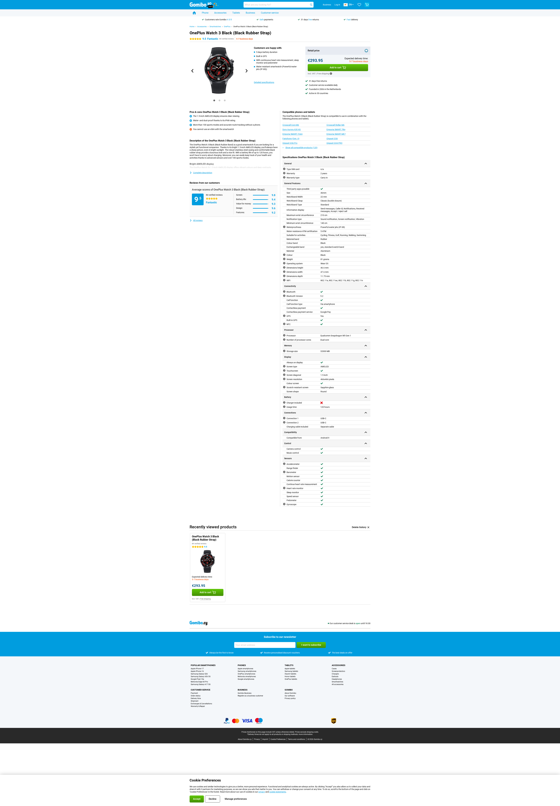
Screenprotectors (338, 671)
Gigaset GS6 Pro (289, 143)
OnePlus (227, 27)
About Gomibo (290, 693)
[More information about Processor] (284, 335)
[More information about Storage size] (284, 351)
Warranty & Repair (198, 706)
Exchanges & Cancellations (201, 704)
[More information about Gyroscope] (284, 504)
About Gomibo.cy (245, 739)
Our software (290, 696)
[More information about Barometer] (284, 472)
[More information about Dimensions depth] (284, 276)
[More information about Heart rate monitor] (284, 488)
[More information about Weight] (284, 259)
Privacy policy (290, 698)
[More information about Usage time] (284, 407)
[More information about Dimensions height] (284, 267)
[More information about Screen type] (284, 366)
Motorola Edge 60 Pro (199, 682)
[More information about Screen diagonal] (284, 375)
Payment (194, 693)
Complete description (202, 173)
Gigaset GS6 (332, 138)
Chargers (335, 674)
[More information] (331, 73)
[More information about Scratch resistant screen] (284, 387)
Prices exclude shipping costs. (307, 732)
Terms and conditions (296, 739)
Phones (242, 665)
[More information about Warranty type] (284, 177)
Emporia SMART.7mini (292, 134)
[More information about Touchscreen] (284, 370)
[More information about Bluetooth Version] (284, 296)
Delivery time (196, 698)
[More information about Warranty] (284, 173)
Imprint (265, 739)
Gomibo (289, 690)
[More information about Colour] (284, 255)
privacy (261, 792)
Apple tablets (290, 669)
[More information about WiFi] (284, 280)
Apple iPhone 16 (197, 671)
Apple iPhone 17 (197, 669)
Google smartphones (246, 679)
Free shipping (205, 599)
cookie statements (277, 792)
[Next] (246, 71)
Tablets (236, 12)
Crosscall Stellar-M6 (335, 125)
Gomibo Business (244, 693)
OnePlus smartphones (246, 674)
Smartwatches (215, 27)
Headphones (337, 679)
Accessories (220, 12)
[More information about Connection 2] (284, 422)
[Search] (311, 4)
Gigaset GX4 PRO (334, 143)
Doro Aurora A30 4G (291, 129)
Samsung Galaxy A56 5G (200, 676)
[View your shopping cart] (366, 4)
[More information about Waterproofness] (284, 227)
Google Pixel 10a (197, 679)
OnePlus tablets (291, 679)
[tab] (214, 100)
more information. (306, 734)
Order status (195, 696)
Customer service (270, 12)
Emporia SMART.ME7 (336, 134)
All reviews (198, 220)
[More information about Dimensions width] (284, 272)
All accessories (337, 684)
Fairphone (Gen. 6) (290, 138)
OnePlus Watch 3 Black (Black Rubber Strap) (250, 27)
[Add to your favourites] (366, 50)
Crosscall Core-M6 (290, 125)
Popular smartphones (203, 665)
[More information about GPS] (284, 316)
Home (192, 27)
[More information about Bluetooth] (284, 291)
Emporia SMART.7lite (336, 129)
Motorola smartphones (247, 676)
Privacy (257, 739)
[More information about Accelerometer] (284, 464)
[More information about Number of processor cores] (284, 339)
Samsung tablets (291, 671)
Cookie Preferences (278, 739)
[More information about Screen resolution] (284, 379)
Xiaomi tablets (290, 674)
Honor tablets (290, 676)
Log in (337, 5)
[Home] (194, 12)
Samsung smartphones (247, 671)
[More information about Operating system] (284, 263)
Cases (334, 669)
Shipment (194, 701)
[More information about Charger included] (284, 402)
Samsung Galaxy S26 (199, 674)
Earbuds (335, 676)
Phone (205, 12)
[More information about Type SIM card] (284, 169)
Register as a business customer (250, 696)
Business (250, 12)
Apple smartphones (245, 669)
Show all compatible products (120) (301, 147)
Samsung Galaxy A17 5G (200, 684)
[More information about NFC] (284, 324)
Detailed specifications (264, 82)
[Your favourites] (359, 4)
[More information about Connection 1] (284, 418)
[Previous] (192, 71)
